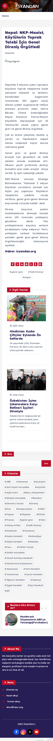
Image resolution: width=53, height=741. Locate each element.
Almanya (23, 481)
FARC (42, 509)
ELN (8, 509)
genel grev (17, 272)
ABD (8, 481)
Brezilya (37, 498)
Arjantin (41, 487)
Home (5, 15)
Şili (8, 590)
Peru (8, 547)
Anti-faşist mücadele (17, 487)
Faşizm (10, 514)
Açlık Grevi (12, 492)
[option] (26, 619)
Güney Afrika (13, 525)
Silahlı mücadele (15, 552)
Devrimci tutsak (14, 503)
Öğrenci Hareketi (15, 580)
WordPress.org (14, 707)
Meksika (34, 541)
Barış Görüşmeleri (34, 492)
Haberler (9, 53)
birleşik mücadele (16, 498)
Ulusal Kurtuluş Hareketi (19, 558)
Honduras (29, 530)
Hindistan (11, 530)
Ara (9, 454)
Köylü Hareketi (14, 541)
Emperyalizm (25, 509)
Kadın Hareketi (14, 536)
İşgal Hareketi (14, 585)
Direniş (34, 503)
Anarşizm (40, 481)
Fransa (10, 520)
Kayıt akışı (12, 695)
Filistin (41, 514)
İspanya (36, 580)
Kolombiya (35, 536)
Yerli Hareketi (32, 569)
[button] (42, 608)
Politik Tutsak (26, 547)
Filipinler (26, 514)
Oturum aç (12, 689)
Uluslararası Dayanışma (19, 563)
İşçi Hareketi (36, 585)
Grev (43, 520)
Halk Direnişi (36, 272)
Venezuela (12, 569)
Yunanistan (12, 574)
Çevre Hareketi (34, 574)
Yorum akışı (13, 701)
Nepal (27, 277)
